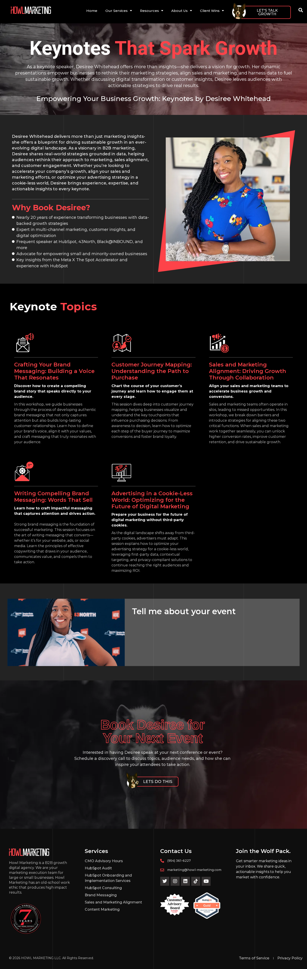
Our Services (116, 11)
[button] (301, 10)
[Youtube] (206, 881)
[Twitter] (164, 881)
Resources (149, 11)
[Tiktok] (195, 881)
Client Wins (210, 11)
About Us (179, 11)
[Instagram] (175, 881)
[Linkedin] (185, 881)
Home (91, 11)
